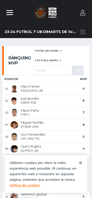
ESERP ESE (28, 102)
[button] (48, 51)
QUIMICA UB (29, 150)
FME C (25, 114)
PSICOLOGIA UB (32, 90)
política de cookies (25, 185)
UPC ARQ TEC (30, 138)
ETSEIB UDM (30, 126)
